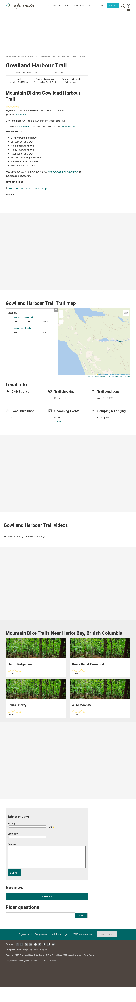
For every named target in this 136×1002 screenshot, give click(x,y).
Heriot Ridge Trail (20, 664)
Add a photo (42, 73)
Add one (57, 421)
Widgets (43, 949)
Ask (81, 915)
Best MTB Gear (65, 955)
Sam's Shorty (17, 705)
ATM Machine (82, 705)
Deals (90, 6)
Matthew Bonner (23, 126)
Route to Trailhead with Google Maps (28, 188)
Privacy (53, 960)
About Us (21, 949)
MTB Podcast (21, 955)
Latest (100, 6)
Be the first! (60, 398)
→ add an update (68, 126)
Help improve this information (63, 171)
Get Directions (25, 73)
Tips (67, 6)
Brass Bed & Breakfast (88, 664)
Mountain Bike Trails (18, 56)
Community (78, 6)
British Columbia (40, 56)
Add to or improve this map (96, 376)
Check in (67, 73)
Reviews (57, 6)
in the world (21, 114)
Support (113, 6)
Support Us (32, 949)
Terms (45, 960)
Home (8, 56)
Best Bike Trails (36, 955)
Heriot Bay (51, 56)
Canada (30, 56)
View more (46, 896)
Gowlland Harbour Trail (80, 56)
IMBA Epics (51, 955)
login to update (103, 402)
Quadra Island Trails (63, 56)
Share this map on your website (119, 376)
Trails (46, 6)
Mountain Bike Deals (84, 955)
